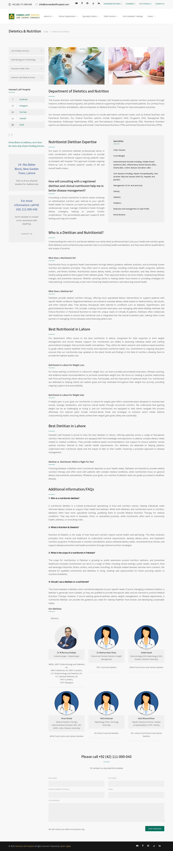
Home (46, 32)
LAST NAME (112, 778)
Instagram (23, 105)
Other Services (110, 16)
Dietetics (55, 618)
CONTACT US (26, 234)
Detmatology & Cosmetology (23, 59)
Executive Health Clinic (20, 68)
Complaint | (130, 3)
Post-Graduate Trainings (133, 16)
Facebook (23, 99)
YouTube (23, 112)
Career (150, 16)
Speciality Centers (89, 16)
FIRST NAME (53, 778)
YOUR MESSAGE (54, 800)
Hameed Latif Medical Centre (23, 77)
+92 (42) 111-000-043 (22, 4)
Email (21, 125)
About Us (48, 16)
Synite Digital (65, 846)
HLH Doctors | (145, 3)
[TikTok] (93, 3)
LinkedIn (22, 118)
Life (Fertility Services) (20, 51)
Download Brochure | (113, 3)
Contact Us (159, 3)
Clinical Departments (67, 16)
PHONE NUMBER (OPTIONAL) (59, 789)
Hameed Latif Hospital (24, 846)
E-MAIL (110, 789)
